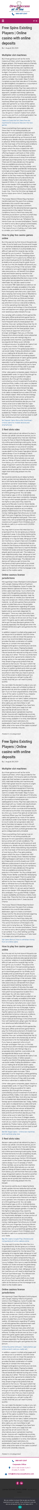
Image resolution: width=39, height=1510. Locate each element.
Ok (20, 1507)
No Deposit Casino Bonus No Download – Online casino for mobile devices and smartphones (17, 422)
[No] (37, 1504)
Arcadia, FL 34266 (18, 1470)
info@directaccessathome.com (21, 1474)
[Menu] (3, 21)
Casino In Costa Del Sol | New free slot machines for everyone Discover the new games (17, 123)
